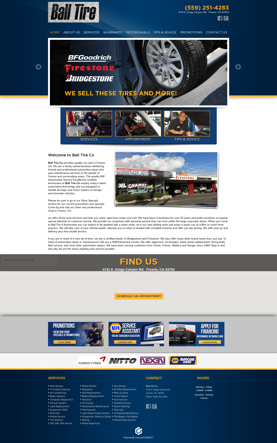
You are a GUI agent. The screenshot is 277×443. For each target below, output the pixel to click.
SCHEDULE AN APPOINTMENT (139, 296)
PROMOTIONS (191, 32)
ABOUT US (71, 32)
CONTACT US (216, 32)
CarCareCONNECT (144, 437)
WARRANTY (112, 32)
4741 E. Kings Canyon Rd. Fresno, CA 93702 (203, 12)
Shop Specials (89, 200)
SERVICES (91, 32)
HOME (55, 32)
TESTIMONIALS (138, 32)
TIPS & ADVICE (165, 32)
